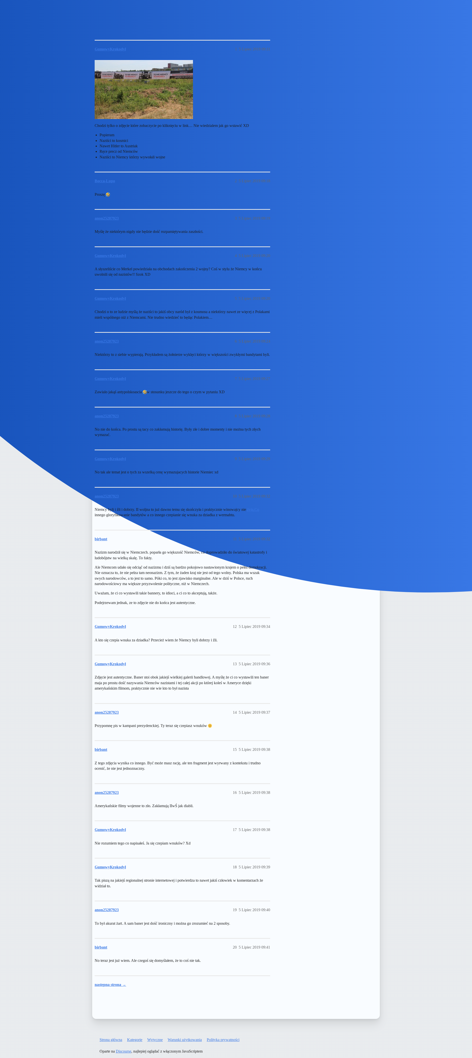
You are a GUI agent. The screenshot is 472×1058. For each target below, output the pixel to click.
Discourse (123, 1051)
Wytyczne (155, 1040)
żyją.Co (253, 509)
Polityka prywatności (223, 1040)
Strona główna (111, 1040)
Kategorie (134, 1040)
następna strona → (110, 984)
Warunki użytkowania (185, 1040)
